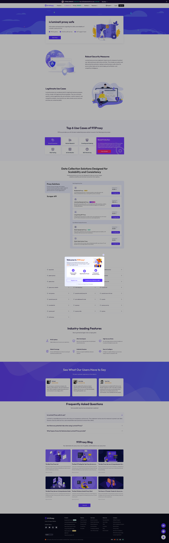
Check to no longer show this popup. (85, 284)
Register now (74, 280)
